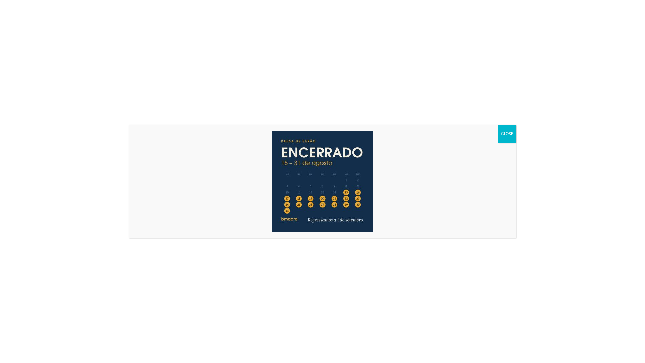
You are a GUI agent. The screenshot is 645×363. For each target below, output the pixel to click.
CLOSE (507, 133)
